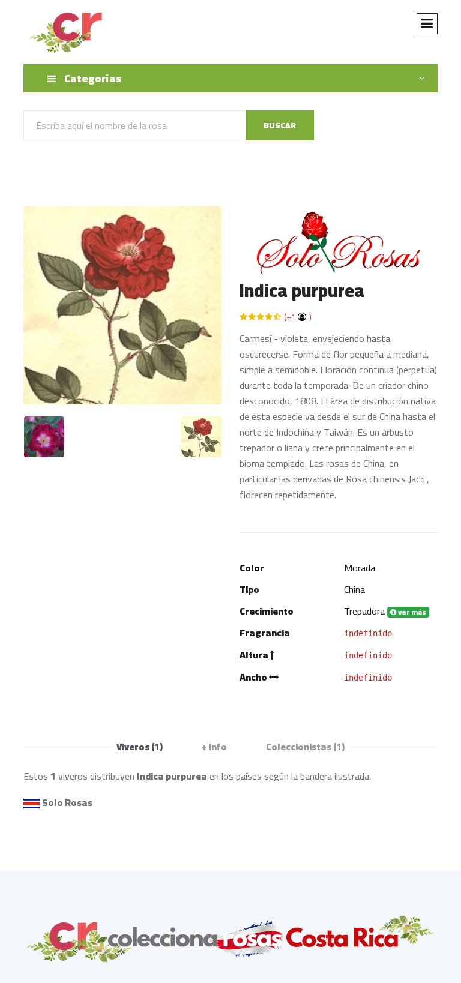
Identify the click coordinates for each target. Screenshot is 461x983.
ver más (411, 612)
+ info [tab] (214, 746)
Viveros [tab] (139, 746)
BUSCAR (280, 125)
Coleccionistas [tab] (305, 746)
